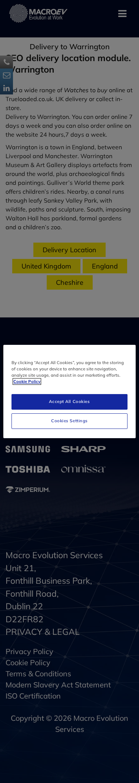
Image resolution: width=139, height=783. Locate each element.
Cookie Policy (26, 381)
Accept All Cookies (69, 401)
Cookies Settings (69, 420)
